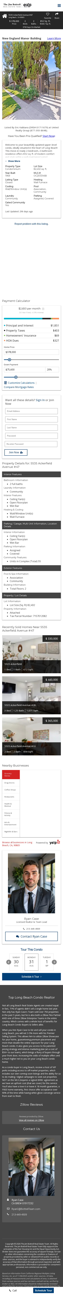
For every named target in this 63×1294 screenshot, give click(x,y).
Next (54, 962)
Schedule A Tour (30, 976)
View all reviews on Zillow (31, 1120)
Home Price (9, 347)
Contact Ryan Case (34, 936)
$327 (56, 340)
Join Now (14, 452)
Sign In (40, 400)
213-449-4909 (33, 928)
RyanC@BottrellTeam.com (26, 1209)
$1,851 (55, 325)
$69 (57, 335)
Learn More (54, 38)
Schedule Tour (43, 1290)
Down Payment (11, 364)
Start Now (48, 136)
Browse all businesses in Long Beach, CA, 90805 (17, 844)
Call (14, 1290)
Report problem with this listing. (31, 224)
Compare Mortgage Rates (19, 387)
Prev (8, 962)
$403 (56, 330)
